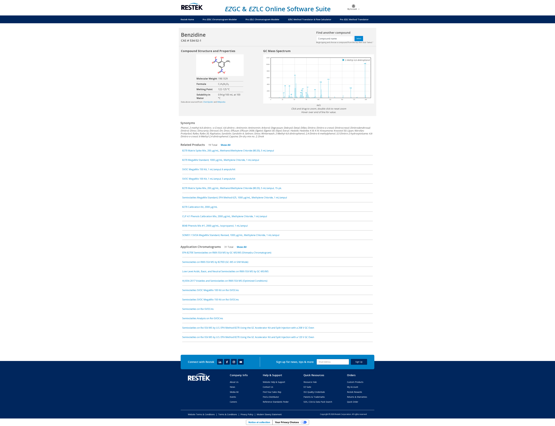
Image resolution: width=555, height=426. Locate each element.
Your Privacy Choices (287, 422)
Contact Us (268, 387)
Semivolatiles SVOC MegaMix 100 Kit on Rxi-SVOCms (210, 290)
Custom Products (355, 382)
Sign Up (358, 361)
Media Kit (234, 392)
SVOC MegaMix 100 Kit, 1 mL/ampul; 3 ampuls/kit (208, 178)
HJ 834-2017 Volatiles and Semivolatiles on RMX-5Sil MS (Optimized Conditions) (224, 280)
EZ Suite (307, 387)
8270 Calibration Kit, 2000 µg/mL (200, 207)
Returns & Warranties (357, 397)
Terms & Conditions (227, 414)
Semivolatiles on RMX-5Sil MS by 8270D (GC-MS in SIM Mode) (215, 262)
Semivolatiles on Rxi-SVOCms (198, 309)
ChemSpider (208, 102)
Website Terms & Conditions (201, 414)
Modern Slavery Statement (269, 414)
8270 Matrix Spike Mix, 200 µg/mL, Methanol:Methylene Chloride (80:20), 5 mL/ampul (228, 150)
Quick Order (352, 401)
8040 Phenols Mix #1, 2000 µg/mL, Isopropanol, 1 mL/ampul (215, 225)
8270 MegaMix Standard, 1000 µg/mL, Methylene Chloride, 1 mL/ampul (220, 160)
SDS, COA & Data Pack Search (318, 401)
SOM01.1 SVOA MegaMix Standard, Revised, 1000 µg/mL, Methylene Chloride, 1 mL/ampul (230, 235)
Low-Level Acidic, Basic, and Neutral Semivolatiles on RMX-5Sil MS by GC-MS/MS (225, 271)
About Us (234, 382)
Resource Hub (310, 382)
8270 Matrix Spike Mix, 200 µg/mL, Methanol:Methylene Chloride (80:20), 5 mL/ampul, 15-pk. (232, 188)
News (232, 387)
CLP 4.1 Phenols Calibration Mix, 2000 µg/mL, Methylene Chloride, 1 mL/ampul (224, 216)
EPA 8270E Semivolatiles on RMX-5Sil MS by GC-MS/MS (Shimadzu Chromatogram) (226, 252)
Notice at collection (259, 422)
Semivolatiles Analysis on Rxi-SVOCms (202, 318)
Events (233, 397)
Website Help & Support (274, 382)
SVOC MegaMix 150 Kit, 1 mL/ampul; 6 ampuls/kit (208, 169)
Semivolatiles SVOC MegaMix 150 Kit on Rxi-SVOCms (210, 299)
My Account (352, 387)
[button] (353, 7)
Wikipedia (221, 102)
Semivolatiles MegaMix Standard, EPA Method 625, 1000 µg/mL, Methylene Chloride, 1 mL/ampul (234, 197)
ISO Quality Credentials (314, 392)
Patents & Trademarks (314, 397)
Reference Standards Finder (276, 401)
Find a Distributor (271, 397)
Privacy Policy (246, 414)
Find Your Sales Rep (272, 392)
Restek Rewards (354, 392)
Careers (233, 401)
